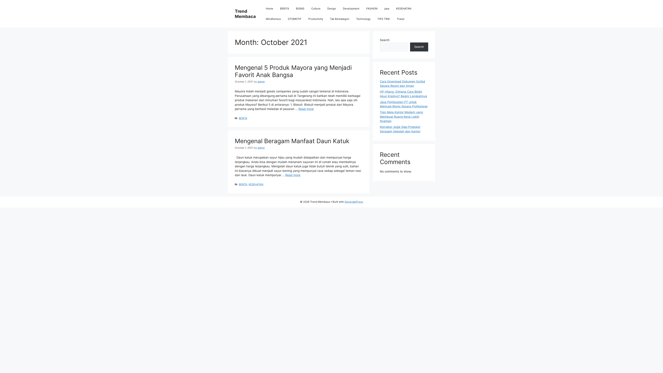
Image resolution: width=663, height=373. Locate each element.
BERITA (284, 8)
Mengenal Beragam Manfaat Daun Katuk (292, 141)
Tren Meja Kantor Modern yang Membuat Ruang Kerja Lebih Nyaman (401, 117)
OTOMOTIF (294, 19)
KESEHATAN (403, 8)
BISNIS (300, 8)
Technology (363, 19)
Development (351, 8)
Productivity (315, 19)
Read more (306, 109)
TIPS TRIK (383, 19)
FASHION (371, 8)
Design (331, 8)
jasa (386, 8)
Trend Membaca (245, 14)
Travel (400, 19)
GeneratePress (354, 201)
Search (385, 40)
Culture (315, 8)
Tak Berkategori (339, 19)
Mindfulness (273, 19)
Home (269, 8)
